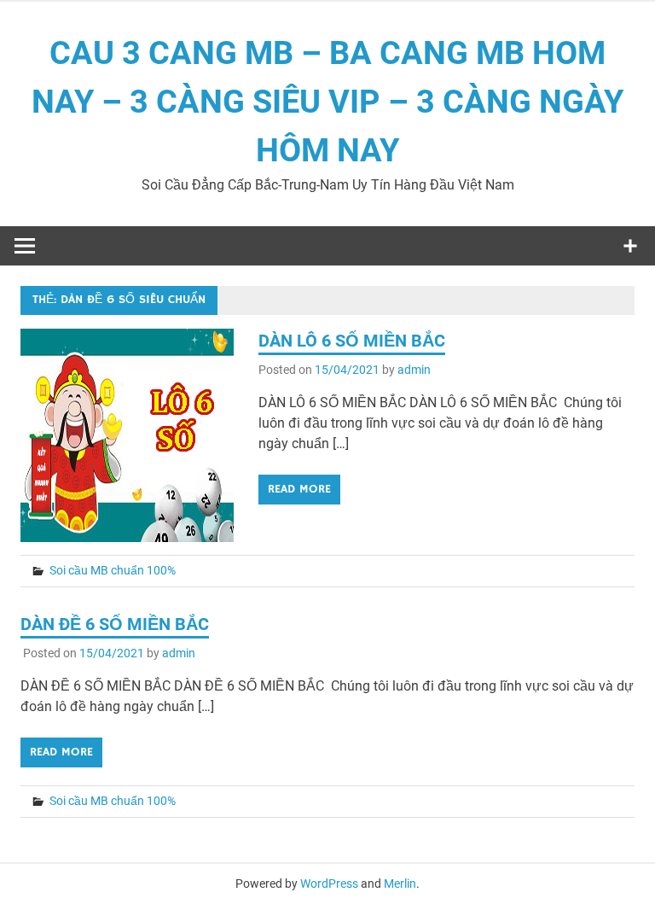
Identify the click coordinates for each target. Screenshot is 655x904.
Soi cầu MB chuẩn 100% (112, 570)
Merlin (400, 883)
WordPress (329, 883)
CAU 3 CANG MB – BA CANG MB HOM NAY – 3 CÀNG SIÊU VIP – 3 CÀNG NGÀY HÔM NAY (327, 101)
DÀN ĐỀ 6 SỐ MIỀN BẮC (114, 624)
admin (414, 369)
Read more (299, 489)
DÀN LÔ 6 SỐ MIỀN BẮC (351, 340)
